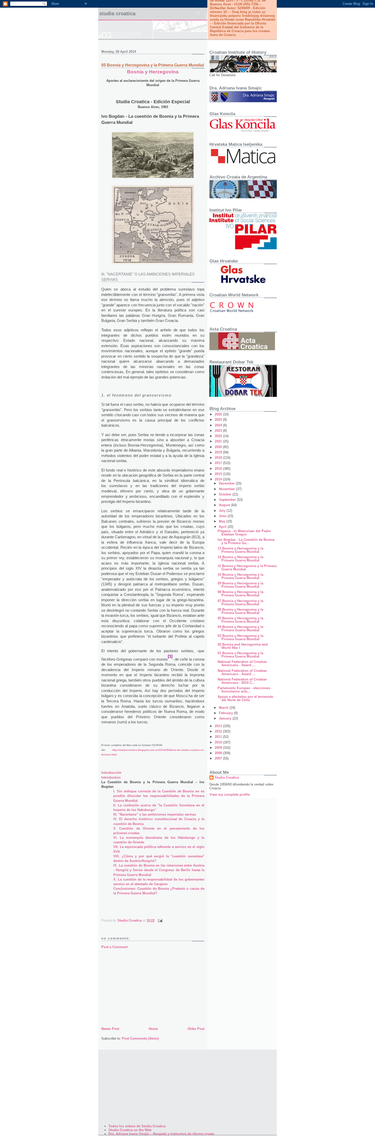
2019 (219, 452)
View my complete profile (229, 794)
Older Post (196, 1029)
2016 (219, 468)
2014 (219, 479)
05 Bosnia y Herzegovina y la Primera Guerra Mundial (240, 619)
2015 (219, 474)
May (222, 521)
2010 (219, 742)
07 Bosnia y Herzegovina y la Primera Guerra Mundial (240, 602)
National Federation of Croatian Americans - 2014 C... (242, 681)
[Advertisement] (152, 987)
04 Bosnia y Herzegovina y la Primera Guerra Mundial (240, 628)
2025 (219, 420)
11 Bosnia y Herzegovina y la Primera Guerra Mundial (247, 567)
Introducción (111, 773)
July (223, 511)
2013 (219, 726)
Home (153, 1029)
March (224, 708)
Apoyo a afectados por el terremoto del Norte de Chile (245, 698)
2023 (219, 431)
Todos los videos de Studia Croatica (137, 1126)
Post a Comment (114, 947)
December (227, 483)
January (225, 718)
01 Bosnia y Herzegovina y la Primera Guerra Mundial (240, 654)
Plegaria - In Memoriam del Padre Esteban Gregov (244, 532)
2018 (219, 458)
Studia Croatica (117, 13)
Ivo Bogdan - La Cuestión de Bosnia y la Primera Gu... (246, 541)
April (223, 527)
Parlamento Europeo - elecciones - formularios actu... (245, 689)
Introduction (111, 777)
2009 (219, 748)
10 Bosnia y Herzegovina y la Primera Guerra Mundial (240, 576)
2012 (219, 731)
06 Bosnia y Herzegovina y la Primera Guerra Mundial (240, 611)
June (223, 516)
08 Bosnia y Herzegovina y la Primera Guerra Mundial (240, 593)
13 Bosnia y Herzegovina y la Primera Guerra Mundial (240, 550)
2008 (219, 753)
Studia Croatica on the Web (130, 1130)
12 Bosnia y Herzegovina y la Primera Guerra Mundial (240, 558)
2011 (219, 737)
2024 (219, 425)
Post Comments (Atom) (140, 1038)
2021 (219, 441)
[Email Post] (160, 920)
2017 (219, 463)
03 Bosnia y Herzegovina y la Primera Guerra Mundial (240, 637)
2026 (219, 414)
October (225, 494)
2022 (219, 436)
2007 (219, 758)
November (227, 489)
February (226, 713)
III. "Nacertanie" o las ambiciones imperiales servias (154, 814)
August (225, 505)
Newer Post (110, 1029)
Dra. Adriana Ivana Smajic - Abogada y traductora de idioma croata (161, 1134)
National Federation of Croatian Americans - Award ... (242, 663)
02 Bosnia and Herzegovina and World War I (243, 646)
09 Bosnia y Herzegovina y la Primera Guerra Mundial (240, 584)
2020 (219, 447)
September (228, 500)
